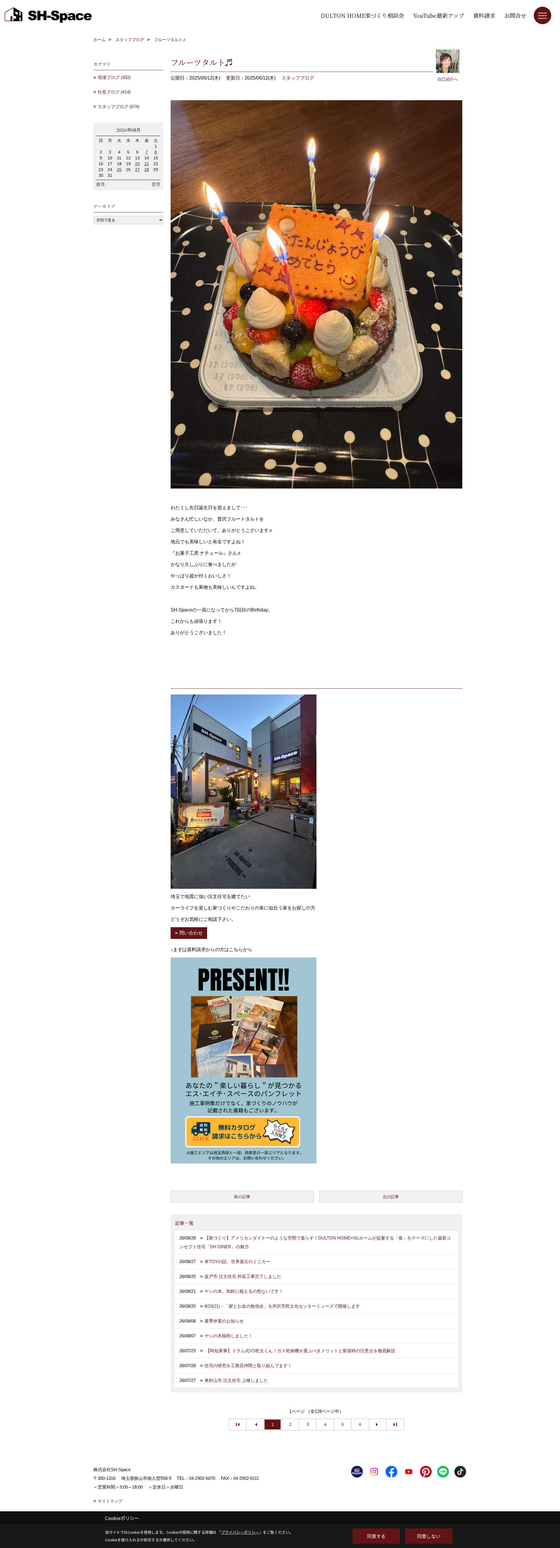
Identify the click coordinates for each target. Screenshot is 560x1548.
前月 (100, 184)
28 (146, 169)
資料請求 (484, 15)
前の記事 (242, 1196)
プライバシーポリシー (240, 1532)
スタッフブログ (297, 77)
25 (119, 169)
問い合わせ (191, 932)
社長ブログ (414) (114, 91)
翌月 (156, 184)
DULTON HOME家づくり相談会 (362, 15)
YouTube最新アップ (438, 15)
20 (137, 163)
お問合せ (515, 15)
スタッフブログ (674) (118, 106)
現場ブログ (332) (114, 77)
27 (137, 169)
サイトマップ (110, 1501)
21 (146, 163)
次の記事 (391, 1196)
